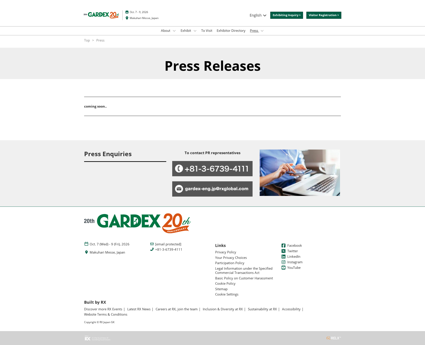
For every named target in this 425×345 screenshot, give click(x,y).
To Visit (206, 30)
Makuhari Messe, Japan (144, 18)
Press (254, 30)
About (166, 30)
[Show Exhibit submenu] (195, 30)
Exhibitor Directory (231, 30)
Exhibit (186, 30)
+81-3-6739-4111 (168, 249)
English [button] (256, 15)
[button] (286, 15)
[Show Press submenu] (262, 30)
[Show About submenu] (174, 30)
